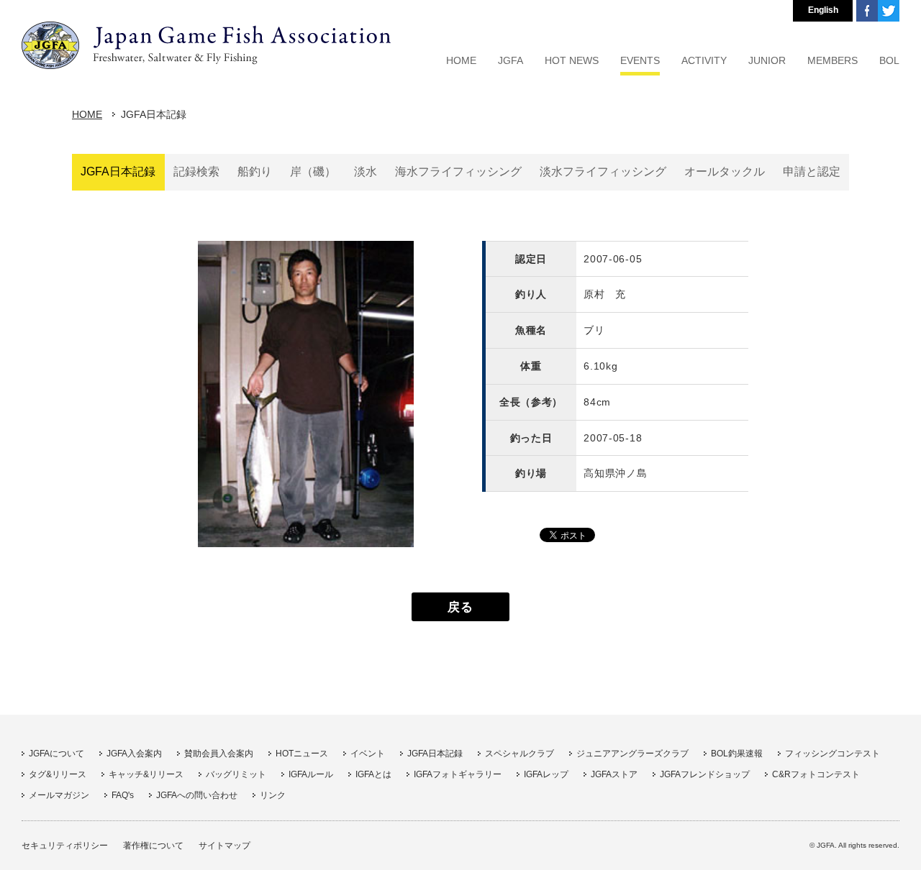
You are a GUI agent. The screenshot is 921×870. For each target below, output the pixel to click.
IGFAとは (373, 774)
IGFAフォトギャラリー (458, 774)
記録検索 (196, 171)
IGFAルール (311, 774)
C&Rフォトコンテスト (816, 774)
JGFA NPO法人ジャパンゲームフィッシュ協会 (206, 45)
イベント (367, 753)
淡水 (365, 171)
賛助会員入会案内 (218, 753)
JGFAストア (614, 774)
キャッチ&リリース (146, 774)
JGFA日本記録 (118, 171)
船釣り (254, 171)
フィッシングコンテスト (832, 753)
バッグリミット (236, 774)
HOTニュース (302, 753)
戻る (460, 607)
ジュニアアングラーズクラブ (632, 753)
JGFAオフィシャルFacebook (867, 11)
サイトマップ (224, 846)
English (823, 10)
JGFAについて (56, 753)
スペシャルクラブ (519, 753)
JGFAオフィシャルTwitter (888, 11)
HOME (87, 114)
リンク (273, 795)
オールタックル (724, 171)
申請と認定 (811, 171)
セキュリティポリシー (65, 846)
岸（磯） (313, 171)
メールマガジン (59, 795)
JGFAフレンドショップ (705, 774)
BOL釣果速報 (737, 753)
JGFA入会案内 (134, 753)
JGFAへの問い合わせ (196, 795)
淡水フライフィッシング (603, 171)
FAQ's (123, 795)
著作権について (153, 846)
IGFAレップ (546, 774)
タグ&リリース (57, 774)
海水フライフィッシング (458, 171)
